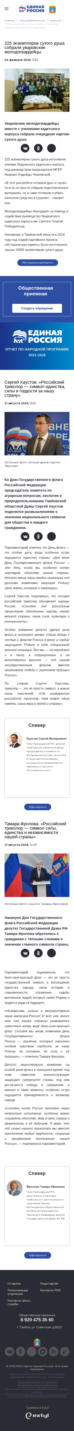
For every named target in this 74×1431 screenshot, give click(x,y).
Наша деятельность (32, 20)
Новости (55, 20)
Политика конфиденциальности (37, 1385)
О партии (14, 1283)
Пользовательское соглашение (37, 1381)
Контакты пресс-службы (19, 1302)
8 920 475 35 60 (37, 1319)
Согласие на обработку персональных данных (37, 1395)
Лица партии (49, 1283)
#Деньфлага (37, 806)
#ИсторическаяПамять (37, 262)
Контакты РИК (50, 1290)
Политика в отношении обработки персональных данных (37, 1390)
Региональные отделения (17, 1292)
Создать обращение (37, 308)
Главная (10, 20)
